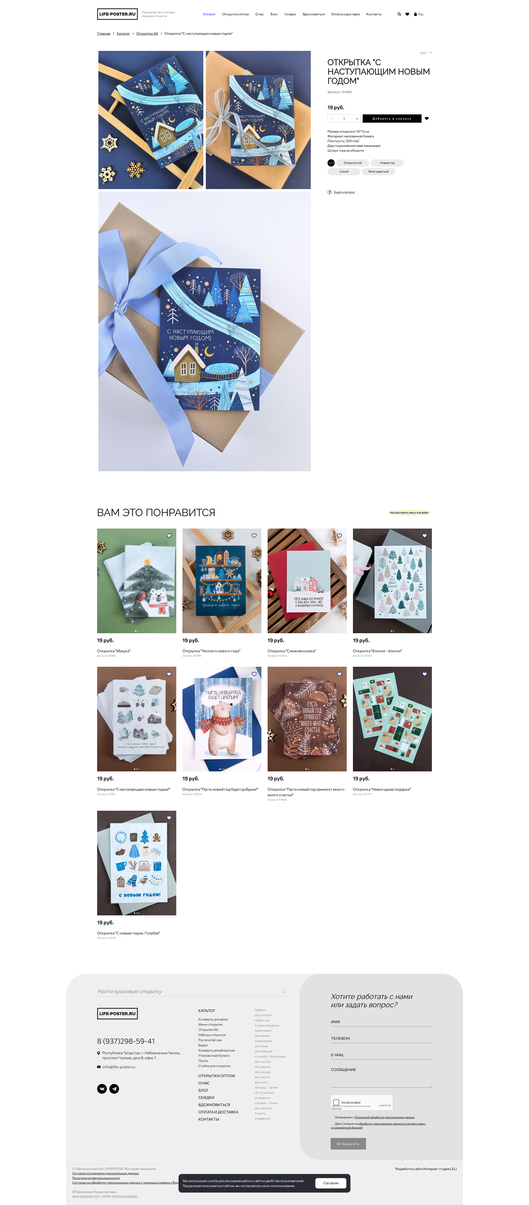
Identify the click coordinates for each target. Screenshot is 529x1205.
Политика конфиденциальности (96, 1178)
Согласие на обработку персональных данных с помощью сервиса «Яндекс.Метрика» (135, 1182)
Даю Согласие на (378, 1125)
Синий (344, 171)
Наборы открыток (212, 1035)
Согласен (330, 1183)
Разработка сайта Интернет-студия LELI (426, 1169)
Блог (274, 14)
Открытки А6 (147, 33)
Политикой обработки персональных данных (384, 1117)
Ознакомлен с (374, 1117)
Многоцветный (378, 171)
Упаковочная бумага (214, 1055)
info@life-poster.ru (119, 1067)
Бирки (203, 1045)
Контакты (374, 14)
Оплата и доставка (345, 14)
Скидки (290, 14)
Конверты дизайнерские (216, 1050)
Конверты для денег (213, 1019)
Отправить (348, 1144)
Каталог (209, 14)
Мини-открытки (210, 1024)
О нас (259, 14)
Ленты (203, 1060)
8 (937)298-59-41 (126, 1040)
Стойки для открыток (214, 1066)
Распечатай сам (210, 1040)
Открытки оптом (235, 14)
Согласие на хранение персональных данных (105, 1173)
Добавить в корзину (392, 118)
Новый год (387, 162)
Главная (103, 33)
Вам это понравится (156, 512)
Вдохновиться (314, 14)
